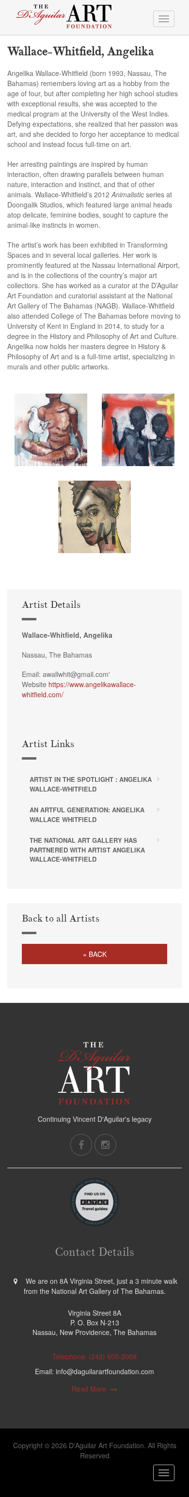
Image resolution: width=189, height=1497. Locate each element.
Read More (89, 1389)
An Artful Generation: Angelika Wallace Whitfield (87, 814)
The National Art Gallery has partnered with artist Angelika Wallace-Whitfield (87, 850)
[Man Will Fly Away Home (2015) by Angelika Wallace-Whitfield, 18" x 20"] (51, 430)
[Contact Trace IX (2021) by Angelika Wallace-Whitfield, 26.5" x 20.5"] (94, 517)
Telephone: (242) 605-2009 (94, 1356)
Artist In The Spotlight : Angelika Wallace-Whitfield (91, 784)
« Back (95, 954)
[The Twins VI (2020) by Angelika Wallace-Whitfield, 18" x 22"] (138, 430)
